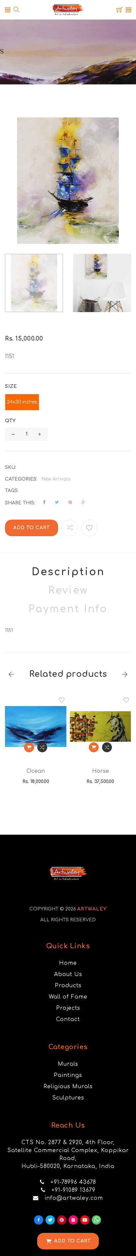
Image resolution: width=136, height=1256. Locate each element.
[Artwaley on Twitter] (50, 1220)
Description (68, 572)
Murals (68, 1064)
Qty (10, 420)
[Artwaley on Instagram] (73, 1220)
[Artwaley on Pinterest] (61, 1220)
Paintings (68, 1075)
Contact (68, 1019)
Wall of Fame (68, 997)
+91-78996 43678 (73, 1182)
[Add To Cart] (29, 747)
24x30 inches (22, 401)
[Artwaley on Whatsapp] (96, 1220)
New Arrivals (56, 479)
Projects (68, 1008)
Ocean (35, 771)
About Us (68, 974)
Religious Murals (68, 1087)
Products (68, 986)
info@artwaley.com (74, 1198)
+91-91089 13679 (73, 1190)
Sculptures (68, 1098)
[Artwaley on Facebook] (38, 1220)
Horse (100, 771)
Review (68, 590)
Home (68, 963)
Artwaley (92, 909)
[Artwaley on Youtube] (84, 1220)
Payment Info (68, 609)
